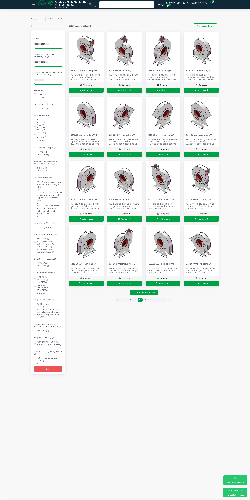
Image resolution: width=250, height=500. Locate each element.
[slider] (35, 48)
